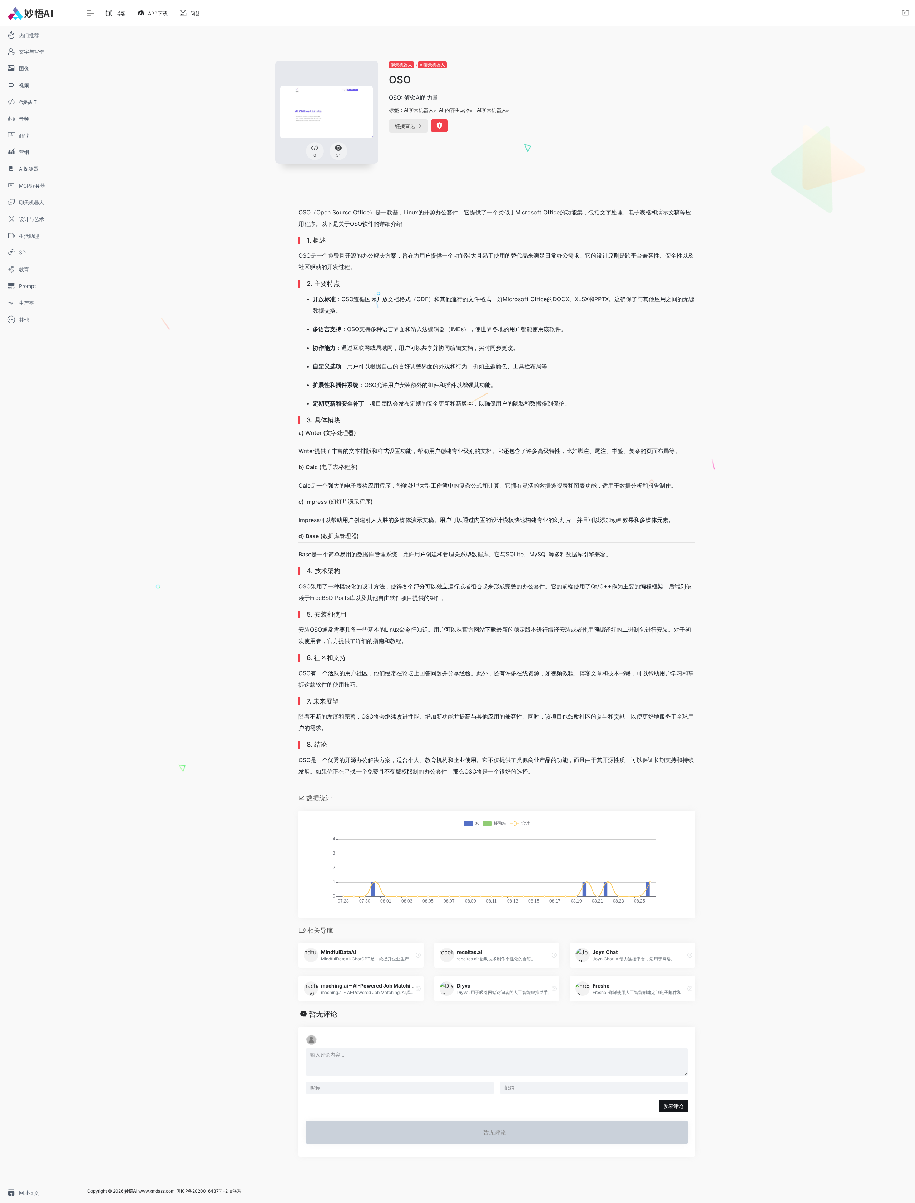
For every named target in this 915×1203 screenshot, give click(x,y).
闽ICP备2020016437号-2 (202, 1191)
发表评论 (673, 1106)
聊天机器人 (401, 65)
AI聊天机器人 (432, 65)
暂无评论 (323, 1014)
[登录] (905, 13)
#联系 (235, 1191)
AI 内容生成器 (454, 110)
